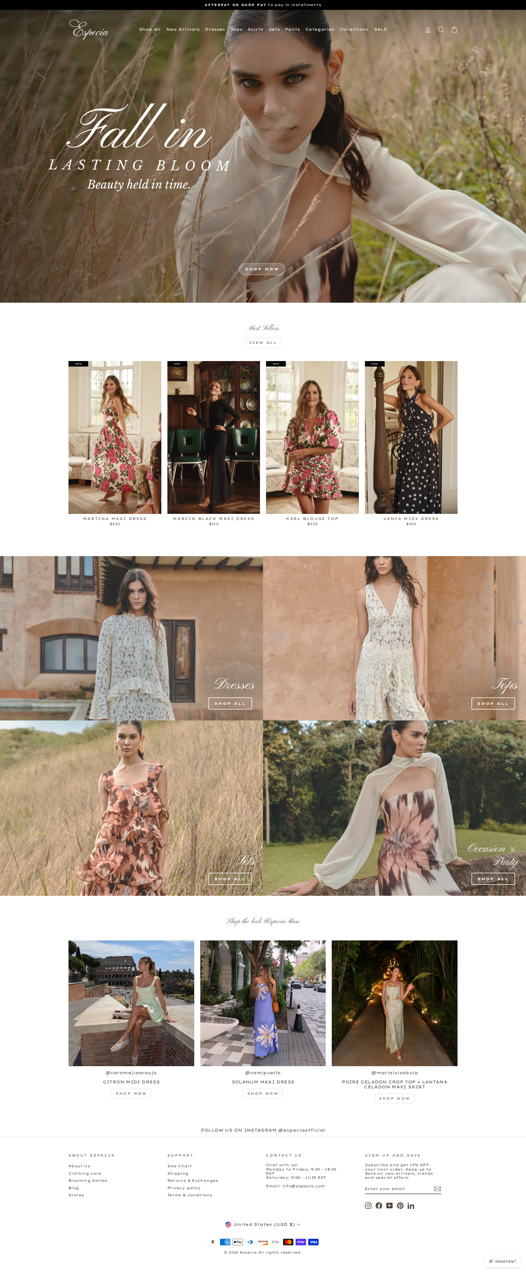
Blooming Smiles (87, 1180)
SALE (380, 29)
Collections (354, 29)
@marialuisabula (394, 1072)
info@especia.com (303, 1186)
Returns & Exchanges (192, 1180)
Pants (292, 29)
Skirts (255, 29)
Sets (274, 29)
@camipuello (263, 1072)
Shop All (150, 29)
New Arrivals (183, 29)
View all (263, 343)
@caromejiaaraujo (131, 1072)
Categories (319, 29)
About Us (79, 1166)
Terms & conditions (189, 1195)
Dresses (215, 29)
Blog (73, 1188)
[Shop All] (100, 638)
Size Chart (179, 1166)
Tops (236, 29)
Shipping (178, 1173)
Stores (76, 1195)
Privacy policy (184, 1188)
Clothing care (84, 1173)
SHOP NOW (262, 269)
